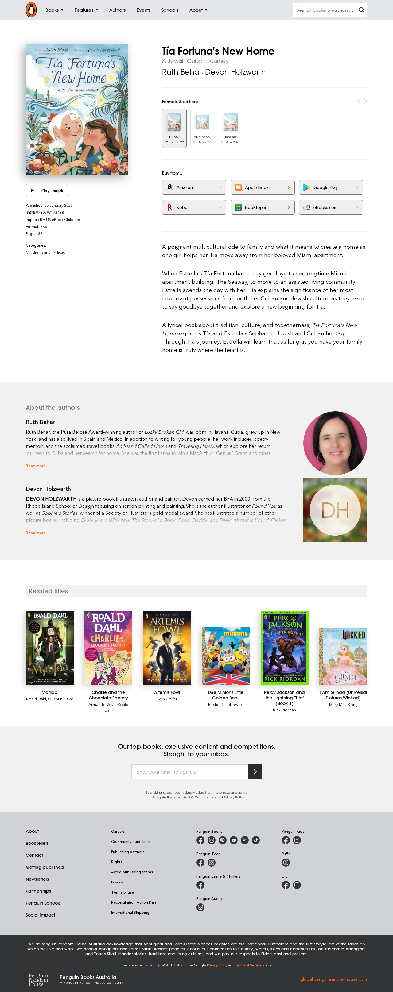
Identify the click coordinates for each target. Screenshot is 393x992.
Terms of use (122, 892)
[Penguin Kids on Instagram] (297, 840)
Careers (118, 831)
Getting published (45, 867)
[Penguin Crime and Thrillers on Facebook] (200, 885)
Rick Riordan (284, 710)
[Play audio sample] (32, 190)
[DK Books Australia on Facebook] (286, 885)
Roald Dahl (36, 699)
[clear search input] (361, 10)
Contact (34, 855)
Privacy (117, 882)
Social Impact (40, 915)
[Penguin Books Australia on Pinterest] (223, 840)
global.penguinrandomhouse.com (333, 979)
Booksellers (37, 843)
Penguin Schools (43, 903)
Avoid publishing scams (132, 872)
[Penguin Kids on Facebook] (286, 840)
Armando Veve (102, 704)
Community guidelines (130, 841)
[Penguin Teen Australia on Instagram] (212, 863)
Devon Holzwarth (235, 71)
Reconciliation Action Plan (133, 902)
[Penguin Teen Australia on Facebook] (200, 863)
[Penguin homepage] (31, 9)
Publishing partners (127, 851)
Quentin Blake (60, 699)
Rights (116, 861)
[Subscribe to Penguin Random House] (255, 771)
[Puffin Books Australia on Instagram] (286, 863)
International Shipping (130, 912)
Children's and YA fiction (47, 252)
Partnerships (38, 891)
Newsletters (37, 879)
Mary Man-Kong (343, 704)
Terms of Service (248, 964)
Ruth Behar (181, 71)
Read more (36, 465)
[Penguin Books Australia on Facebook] (200, 840)
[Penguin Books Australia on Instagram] (212, 840)
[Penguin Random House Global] (43, 978)
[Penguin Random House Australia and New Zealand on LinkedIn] (245, 840)
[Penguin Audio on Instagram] (200, 907)
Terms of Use (205, 797)
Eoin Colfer (167, 699)
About (32, 831)
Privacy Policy (234, 797)
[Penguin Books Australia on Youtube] (234, 840)
